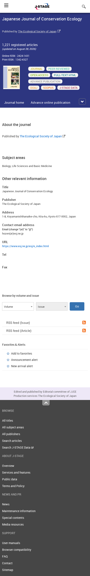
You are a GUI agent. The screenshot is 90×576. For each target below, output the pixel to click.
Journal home (14, 102)
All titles (7, 420)
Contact (7, 563)
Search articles (12, 441)
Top (46, 402)
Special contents (13, 518)
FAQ (5, 556)
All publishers (11, 434)
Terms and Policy (13, 486)
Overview (8, 466)
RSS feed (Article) (18, 330)
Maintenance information (19, 511)
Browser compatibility (16, 550)
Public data (9, 479)
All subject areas (13, 427)
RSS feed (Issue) (18, 322)
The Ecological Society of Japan (37, 31)
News (5, 504)
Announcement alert (24, 360)
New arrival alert (22, 366)
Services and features (16, 472)
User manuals (11, 543)
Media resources (13, 524)
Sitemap (7, 570)
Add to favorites (21, 353)
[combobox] (18, 306)
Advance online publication (50, 102)
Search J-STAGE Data (16, 447)
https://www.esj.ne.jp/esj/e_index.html (25, 246)
